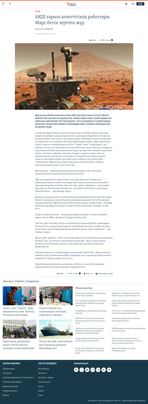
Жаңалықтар (43, 369)
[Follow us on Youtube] (87, 370)
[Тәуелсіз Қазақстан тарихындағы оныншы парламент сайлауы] (56, 295)
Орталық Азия (44, 382)
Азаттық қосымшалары (12, 382)
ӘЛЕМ (37, 12)
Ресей (40, 386)
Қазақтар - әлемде (45, 378)
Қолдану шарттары (10, 386)
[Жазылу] (109, 370)
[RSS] (103, 370)
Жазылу (6, 395)
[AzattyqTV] (126, 4)
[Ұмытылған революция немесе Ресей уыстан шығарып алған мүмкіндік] (19, 329)
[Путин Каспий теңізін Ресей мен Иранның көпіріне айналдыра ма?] (56, 329)
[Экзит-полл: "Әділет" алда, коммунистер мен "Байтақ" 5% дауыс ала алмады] (19, 295)
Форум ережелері (10, 391)
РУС (133, 4)
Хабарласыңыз (9, 369)
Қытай (41, 391)
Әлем (40, 395)
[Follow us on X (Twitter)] (81, 370)
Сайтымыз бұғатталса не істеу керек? (18, 378)
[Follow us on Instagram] (92, 370)
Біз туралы (7, 373)
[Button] (92, 40)
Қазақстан (42, 373)
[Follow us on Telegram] (98, 370)
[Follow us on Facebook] (76, 370)
